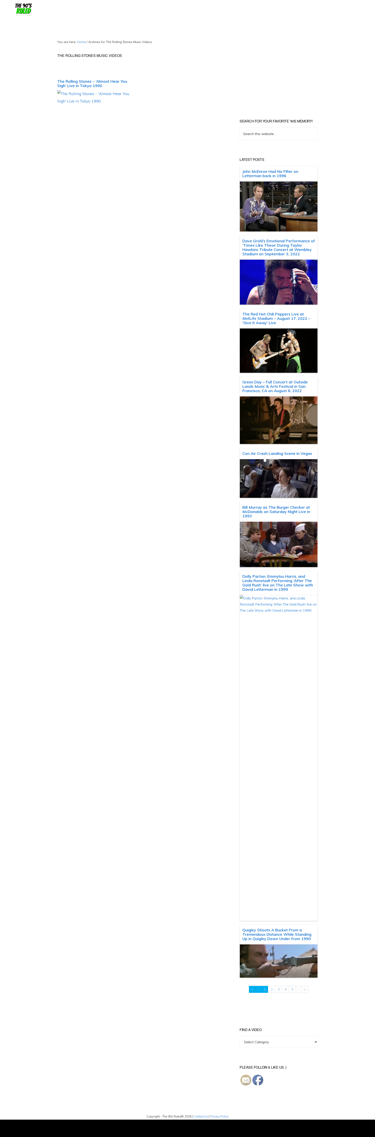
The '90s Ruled (23, 8)
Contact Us (200, 1116)
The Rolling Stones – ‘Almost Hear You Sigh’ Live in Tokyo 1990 (92, 83)
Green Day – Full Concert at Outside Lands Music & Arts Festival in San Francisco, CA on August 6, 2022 (275, 386)
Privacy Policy (219, 1116)
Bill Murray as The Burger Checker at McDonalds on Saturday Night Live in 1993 (276, 511)
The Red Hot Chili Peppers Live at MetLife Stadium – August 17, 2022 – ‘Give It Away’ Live (276, 318)
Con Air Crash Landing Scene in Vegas (277, 453)
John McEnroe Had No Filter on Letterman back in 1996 (270, 173)
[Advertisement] (276, 69)
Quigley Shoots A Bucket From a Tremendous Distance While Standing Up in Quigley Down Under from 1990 (276, 934)
